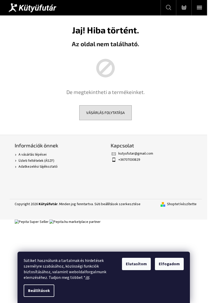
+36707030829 (129, 159)
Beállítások (39, 290)
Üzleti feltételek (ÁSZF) (36, 160)
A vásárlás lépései (33, 154)
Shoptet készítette (182, 204)
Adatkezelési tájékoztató (38, 166)
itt (87, 277)
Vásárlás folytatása (105, 112)
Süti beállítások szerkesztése (117, 204)
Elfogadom (169, 264)
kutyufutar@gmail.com (135, 153)
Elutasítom (136, 264)
